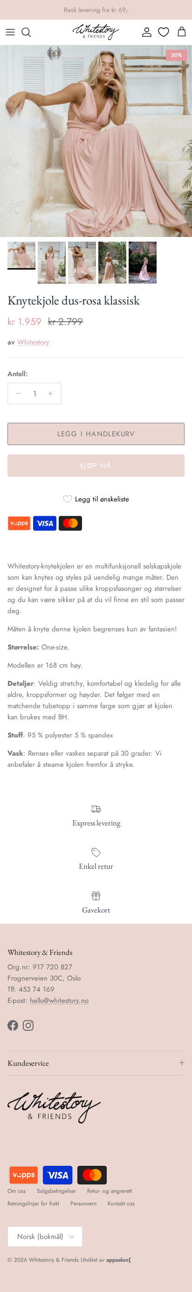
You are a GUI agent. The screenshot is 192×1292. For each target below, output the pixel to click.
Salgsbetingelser (56, 1191)
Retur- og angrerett (109, 1191)
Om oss (16, 1191)
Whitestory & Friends (54, 1260)
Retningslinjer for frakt (33, 1203)
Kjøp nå (95, 465)
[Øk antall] (53, 393)
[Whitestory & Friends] (96, 32)
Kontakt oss (121, 1203)
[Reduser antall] (16, 393)
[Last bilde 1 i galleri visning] (96, 141)
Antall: (17, 374)
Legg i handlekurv (96, 434)
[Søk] (31, 32)
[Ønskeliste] (164, 32)
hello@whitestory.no (59, 1000)
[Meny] (10, 32)
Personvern (83, 1203)
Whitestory (33, 342)
